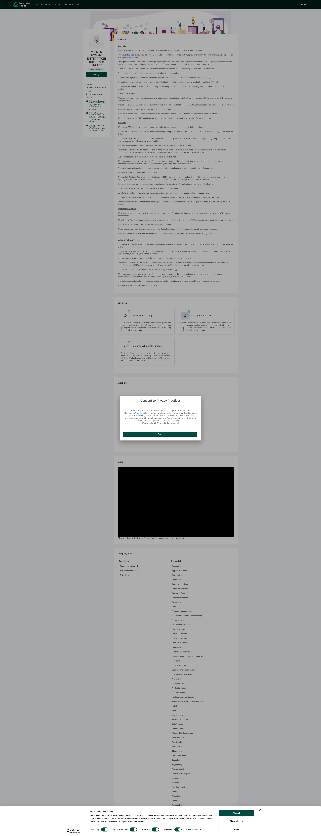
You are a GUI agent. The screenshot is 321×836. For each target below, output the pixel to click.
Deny (236, 829)
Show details (192, 829)
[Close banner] (260, 810)
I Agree (160, 434)
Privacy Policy (138, 415)
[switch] (133, 829)
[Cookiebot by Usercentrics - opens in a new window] (73, 831)
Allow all (236, 813)
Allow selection (236, 821)
